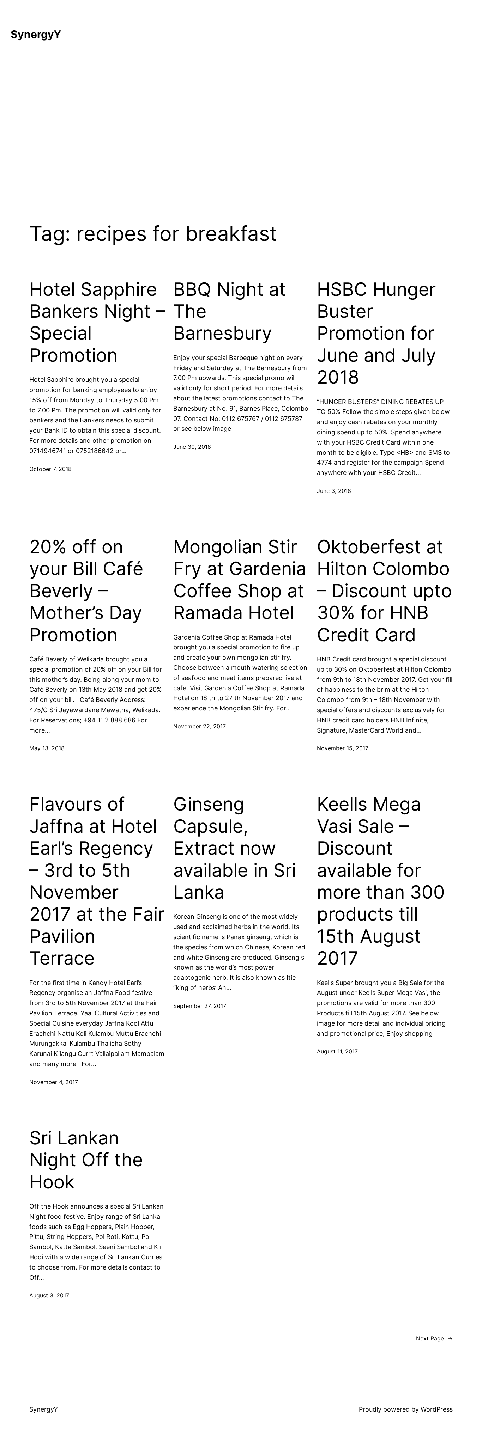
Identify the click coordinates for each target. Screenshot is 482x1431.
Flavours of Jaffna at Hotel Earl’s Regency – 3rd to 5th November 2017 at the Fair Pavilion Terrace (96, 881)
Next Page (434, 1338)
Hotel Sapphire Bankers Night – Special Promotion (97, 322)
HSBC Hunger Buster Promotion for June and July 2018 (376, 334)
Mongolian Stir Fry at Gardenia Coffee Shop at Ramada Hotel (239, 580)
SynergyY (36, 34)
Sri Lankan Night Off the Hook (86, 1160)
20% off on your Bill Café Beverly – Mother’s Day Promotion (86, 591)
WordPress (437, 1409)
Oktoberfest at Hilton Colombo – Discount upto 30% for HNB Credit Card (384, 591)
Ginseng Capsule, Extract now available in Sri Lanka (234, 848)
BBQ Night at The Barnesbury (229, 311)
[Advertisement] (241, 127)
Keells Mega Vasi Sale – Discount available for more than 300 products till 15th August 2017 (381, 881)
